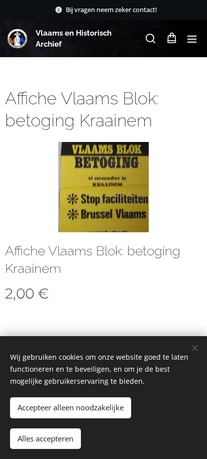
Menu (192, 39)
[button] (150, 38)
